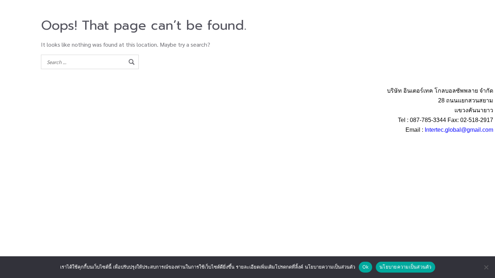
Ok (365, 267)
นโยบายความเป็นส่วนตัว (405, 267)
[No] (486, 267)
